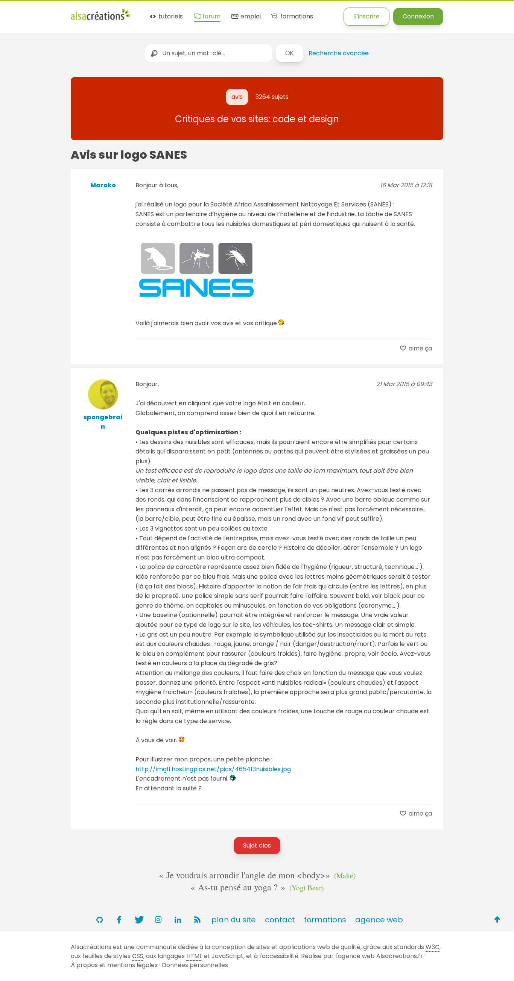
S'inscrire (366, 16)
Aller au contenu (74, 12)
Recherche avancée (339, 53)
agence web (379, 919)
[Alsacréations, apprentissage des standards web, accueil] (100, 19)
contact (280, 919)
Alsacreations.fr (399, 956)
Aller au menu (20, 12)
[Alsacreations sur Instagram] (158, 919)
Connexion (418, 16)
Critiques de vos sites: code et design (257, 119)
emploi (249, 17)
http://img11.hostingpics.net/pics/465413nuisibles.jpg (213, 769)
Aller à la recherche (136, 12)
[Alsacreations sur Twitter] (138, 919)
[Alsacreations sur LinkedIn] (177, 919)
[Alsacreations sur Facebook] (119, 919)
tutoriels (170, 17)
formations (296, 17)
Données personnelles (195, 965)
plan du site (233, 919)
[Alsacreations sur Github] (99, 919)
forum (211, 17)
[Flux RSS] (197, 919)
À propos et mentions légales (114, 965)
